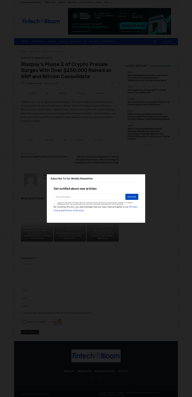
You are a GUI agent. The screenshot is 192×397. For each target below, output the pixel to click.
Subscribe (131, 197)
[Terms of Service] (74, 210)
